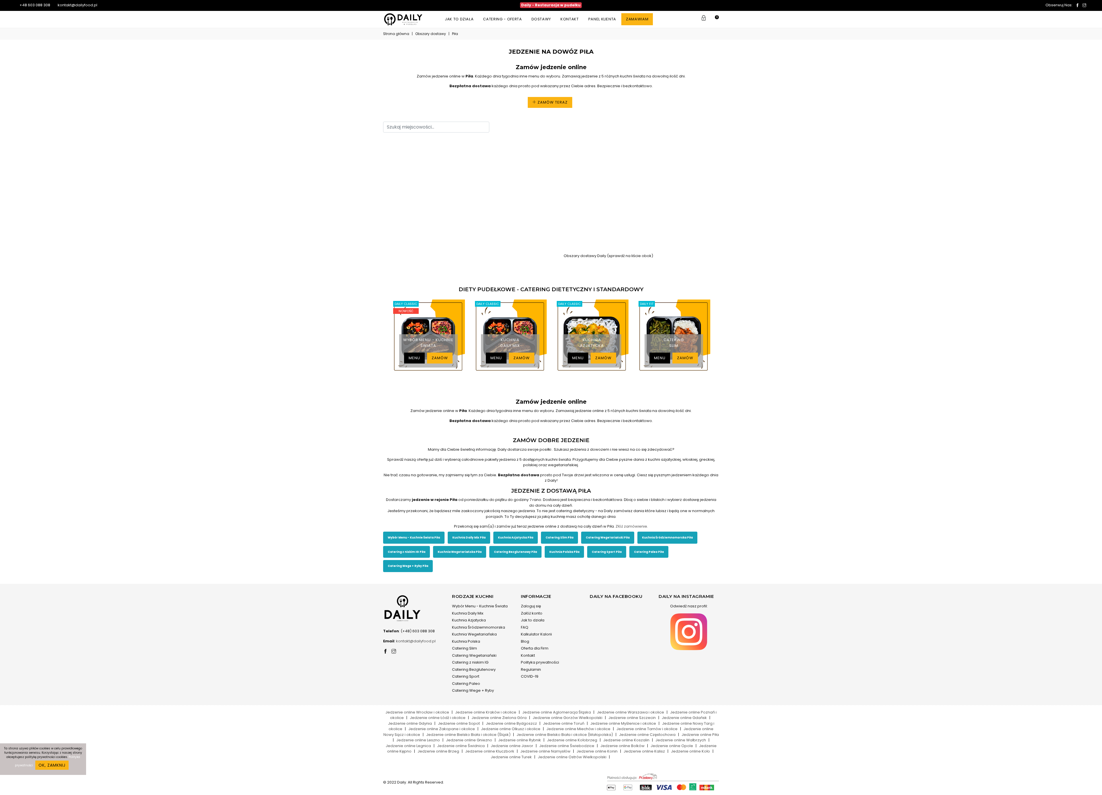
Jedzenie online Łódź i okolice (437, 717)
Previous (381, 335)
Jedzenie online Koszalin (626, 740)
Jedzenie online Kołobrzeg (572, 740)
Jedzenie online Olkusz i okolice (510, 729)
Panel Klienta (602, 19)
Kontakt (569, 19)
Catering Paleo (466, 683)
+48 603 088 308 (34, 5)
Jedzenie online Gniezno (469, 740)
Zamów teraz (552, 102)
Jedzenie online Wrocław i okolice (417, 712)
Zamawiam (637, 19)
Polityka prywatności (540, 662)
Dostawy (541, 19)
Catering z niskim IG (470, 662)
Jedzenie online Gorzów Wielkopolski (567, 717)
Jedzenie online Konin (597, 751)
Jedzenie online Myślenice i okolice (623, 723)
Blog (525, 641)
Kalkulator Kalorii (536, 634)
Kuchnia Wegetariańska (474, 634)
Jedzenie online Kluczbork (489, 751)
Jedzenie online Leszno (418, 740)
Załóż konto (531, 613)
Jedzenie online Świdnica (461, 746)
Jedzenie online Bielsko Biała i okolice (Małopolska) (565, 734)
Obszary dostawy (430, 33)
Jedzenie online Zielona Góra (499, 717)
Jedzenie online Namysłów (545, 751)
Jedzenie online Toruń (563, 723)
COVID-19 (529, 676)
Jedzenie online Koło (690, 751)
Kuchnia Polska (466, 641)
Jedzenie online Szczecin (632, 717)
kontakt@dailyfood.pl (77, 5)
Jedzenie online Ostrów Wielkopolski (572, 757)
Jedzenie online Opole (672, 746)
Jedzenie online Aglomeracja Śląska (556, 712)
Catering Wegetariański (474, 655)
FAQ (524, 627)
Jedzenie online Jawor (512, 746)
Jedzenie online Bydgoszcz (511, 723)
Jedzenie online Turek (511, 757)
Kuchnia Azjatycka (469, 620)
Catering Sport (465, 676)
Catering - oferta (502, 19)
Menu (414, 358)
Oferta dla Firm (534, 648)
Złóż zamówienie (631, 526)
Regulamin (531, 669)
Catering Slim (464, 648)
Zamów (440, 358)
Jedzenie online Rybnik (519, 740)
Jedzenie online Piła (700, 734)
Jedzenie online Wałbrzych (680, 740)
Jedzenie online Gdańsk (684, 717)
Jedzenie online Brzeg (438, 751)
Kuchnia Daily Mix (467, 613)
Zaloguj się (531, 606)
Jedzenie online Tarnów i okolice (647, 729)
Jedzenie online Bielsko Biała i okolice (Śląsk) (468, 734)
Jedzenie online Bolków (622, 746)
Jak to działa (459, 19)
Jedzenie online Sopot (459, 723)
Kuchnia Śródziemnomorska (478, 627)
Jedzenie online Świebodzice (566, 746)
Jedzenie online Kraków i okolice (485, 712)
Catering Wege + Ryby (473, 690)
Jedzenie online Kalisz (644, 751)
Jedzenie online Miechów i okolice (578, 729)
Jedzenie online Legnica (408, 746)
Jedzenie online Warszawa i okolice (630, 712)
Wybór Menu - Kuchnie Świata (480, 606)
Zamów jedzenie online (551, 67)
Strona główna (396, 33)
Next (720, 335)
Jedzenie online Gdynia (410, 723)
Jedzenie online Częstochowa (647, 734)
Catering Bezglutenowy (474, 669)
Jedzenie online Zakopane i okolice (441, 729)
